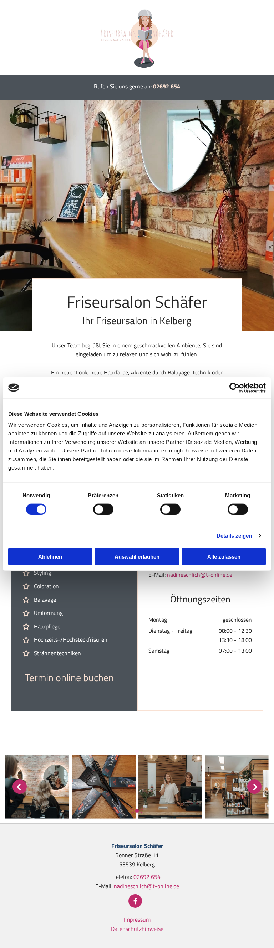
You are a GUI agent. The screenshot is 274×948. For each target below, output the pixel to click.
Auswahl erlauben (137, 557)
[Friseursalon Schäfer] (137, 37)
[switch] (103, 509)
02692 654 (166, 86)
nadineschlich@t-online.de (199, 574)
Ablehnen (50, 557)
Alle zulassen (223, 557)
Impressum (137, 919)
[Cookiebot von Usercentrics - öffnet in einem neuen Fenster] (234, 387)
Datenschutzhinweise (137, 928)
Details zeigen (234, 535)
